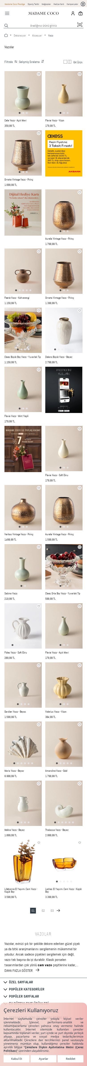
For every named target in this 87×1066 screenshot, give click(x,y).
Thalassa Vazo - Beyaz (56, 830)
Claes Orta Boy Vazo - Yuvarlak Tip (62, 593)
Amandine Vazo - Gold (56, 770)
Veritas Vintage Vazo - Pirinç (18, 534)
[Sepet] (81, 13)
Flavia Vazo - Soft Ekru (56, 475)
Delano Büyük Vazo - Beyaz (58, 357)
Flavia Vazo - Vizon (54, 120)
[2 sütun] (70, 61)
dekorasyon (20, 35)
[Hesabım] (73, 13)
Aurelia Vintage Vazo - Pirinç (59, 238)
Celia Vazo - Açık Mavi (15, 120)
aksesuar (37, 35)
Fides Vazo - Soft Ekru (15, 652)
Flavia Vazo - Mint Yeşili (16, 416)
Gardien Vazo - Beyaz (15, 711)
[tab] (20, 113)
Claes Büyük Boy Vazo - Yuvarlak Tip (22, 357)
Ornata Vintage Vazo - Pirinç (18, 179)
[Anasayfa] (43, 13)
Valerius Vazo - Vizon (55, 711)
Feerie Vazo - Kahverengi (16, 298)
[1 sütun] (65, 61)
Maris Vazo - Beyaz (14, 770)
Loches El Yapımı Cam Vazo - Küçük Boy (63, 890)
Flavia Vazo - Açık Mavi (56, 652)
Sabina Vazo (10, 593)
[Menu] (7, 13)
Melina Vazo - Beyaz (14, 830)
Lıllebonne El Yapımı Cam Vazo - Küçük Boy (20, 890)
